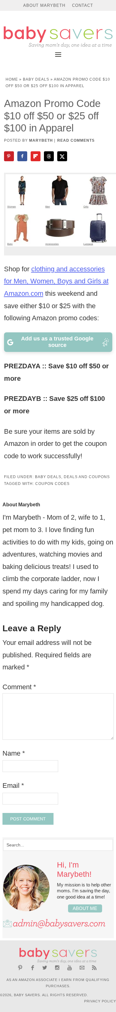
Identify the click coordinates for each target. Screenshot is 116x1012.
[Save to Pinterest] (9, 156)
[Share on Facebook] (22, 156)
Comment (19, 687)
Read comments (76, 140)
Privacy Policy (100, 1001)
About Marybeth (44, 5)
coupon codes (52, 484)
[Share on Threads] (49, 156)
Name (13, 753)
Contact (82, 5)
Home (12, 79)
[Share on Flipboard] (36, 156)
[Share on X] (62, 156)
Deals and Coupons (87, 477)
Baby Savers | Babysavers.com (58, 37)
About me (85, 908)
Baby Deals (36, 79)
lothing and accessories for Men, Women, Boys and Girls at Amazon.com (56, 281)
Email (13, 785)
